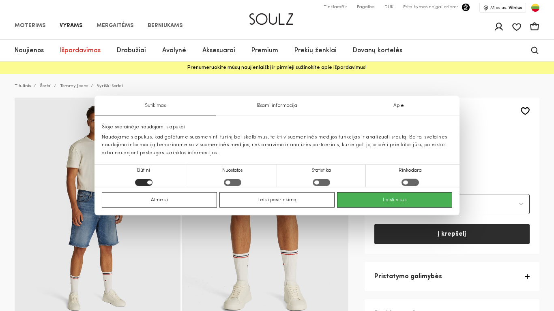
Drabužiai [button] (131, 50)
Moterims (30, 26)
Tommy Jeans (74, 86)
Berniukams (165, 26)
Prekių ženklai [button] (315, 50)
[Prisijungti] (499, 27)
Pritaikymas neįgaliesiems (430, 7)
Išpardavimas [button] (80, 50)
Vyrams (71, 26)
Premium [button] (264, 50)
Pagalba (366, 7)
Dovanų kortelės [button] (377, 50)
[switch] (232, 182)
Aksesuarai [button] (218, 50)
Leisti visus (394, 199)
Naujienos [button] (29, 50)
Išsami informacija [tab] (277, 105)
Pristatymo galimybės (408, 276)
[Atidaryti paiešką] (534, 50)
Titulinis (23, 86)
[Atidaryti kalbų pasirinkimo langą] (535, 8)
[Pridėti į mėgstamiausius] (525, 111)
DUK (388, 7)
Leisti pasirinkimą (277, 199)
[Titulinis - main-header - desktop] (277, 15)
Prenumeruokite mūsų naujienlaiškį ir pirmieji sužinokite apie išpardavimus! (277, 67)
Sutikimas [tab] (155, 105)
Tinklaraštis (335, 7)
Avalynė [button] (174, 50)
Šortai (46, 86)
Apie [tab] (398, 105)
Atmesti (159, 199)
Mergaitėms (115, 26)
